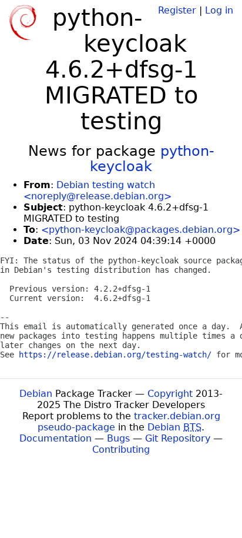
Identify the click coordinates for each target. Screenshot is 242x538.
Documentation (55, 438)
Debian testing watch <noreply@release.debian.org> (97, 190)
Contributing (121, 449)
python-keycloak (152, 159)
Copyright (170, 393)
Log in (219, 10)
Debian (35, 393)
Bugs (118, 438)
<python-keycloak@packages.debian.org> (140, 229)
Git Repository (177, 438)
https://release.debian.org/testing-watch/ (115, 354)
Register (177, 10)
